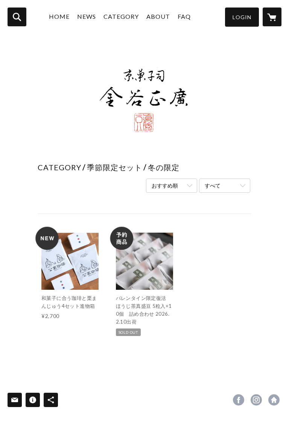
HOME (59, 16)
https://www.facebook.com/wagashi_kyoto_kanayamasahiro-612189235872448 (238, 400)
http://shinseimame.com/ (274, 400)
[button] (242, 17)
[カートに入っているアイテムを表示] (272, 17)
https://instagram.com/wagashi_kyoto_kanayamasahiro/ (256, 400)
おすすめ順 (165, 185)
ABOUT (158, 16)
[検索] (17, 17)
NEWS (86, 16)
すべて (213, 185)
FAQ (184, 16)
